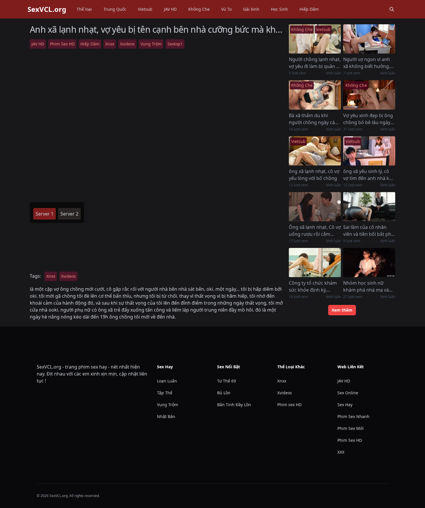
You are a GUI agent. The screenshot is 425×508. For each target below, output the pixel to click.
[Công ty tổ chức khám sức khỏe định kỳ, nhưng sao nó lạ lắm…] (315, 262)
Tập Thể (164, 392)
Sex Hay (344, 404)
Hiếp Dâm (309, 9)
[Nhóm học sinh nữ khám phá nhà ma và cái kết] (369, 262)
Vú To (226, 9)
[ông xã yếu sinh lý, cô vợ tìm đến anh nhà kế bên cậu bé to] (369, 150)
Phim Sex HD (62, 44)
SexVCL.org (46, 9)
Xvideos (127, 44)
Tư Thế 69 (226, 381)
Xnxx (109, 44)
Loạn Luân (167, 381)
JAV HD (170, 9)
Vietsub (145, 9)
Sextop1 (175, 44)
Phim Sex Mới (350, 428)
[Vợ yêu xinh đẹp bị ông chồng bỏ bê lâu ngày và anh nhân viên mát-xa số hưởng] (369, 94)
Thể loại (84, 9)
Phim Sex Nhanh (353, 416)
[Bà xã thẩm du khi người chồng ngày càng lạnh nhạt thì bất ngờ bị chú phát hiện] (315, 94)
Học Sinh (279, 9)
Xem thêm (342, 310)
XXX (340, 452)
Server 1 (44, 214)
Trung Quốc (115, 9)
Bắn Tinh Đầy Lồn (234, 404)
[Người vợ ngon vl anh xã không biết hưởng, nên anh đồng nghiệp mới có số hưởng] (369, 39)
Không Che (199, 9)
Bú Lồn (223, 392)
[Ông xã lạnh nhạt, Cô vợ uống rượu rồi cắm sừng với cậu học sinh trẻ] (315, 206)
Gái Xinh (251, 9)
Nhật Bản (166, 416)
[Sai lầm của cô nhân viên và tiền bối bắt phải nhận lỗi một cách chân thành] (369, 206)
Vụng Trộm (151, 44)
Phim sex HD (289, 404)
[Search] (392, 9)
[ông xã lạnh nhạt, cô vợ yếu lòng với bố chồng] (315, 150)
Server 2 (69, 214)
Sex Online (347, 392)
